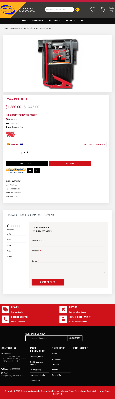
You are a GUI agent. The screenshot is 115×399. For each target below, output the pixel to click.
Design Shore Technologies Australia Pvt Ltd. (82, 391)
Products (55, 364)
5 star (9, 234)
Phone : (6, 369)
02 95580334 (28, 11)
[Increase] (21, 153)
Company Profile (36, 357)
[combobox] (59, 9)
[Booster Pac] (10, 134)
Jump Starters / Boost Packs (21, 28)
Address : (7, 354)
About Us (55, 370)
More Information (30, 215)
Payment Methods (37, 375)
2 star (9, 251)
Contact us (27, 8)
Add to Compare (37, 170)
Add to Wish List (30, 170)
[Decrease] (8, 153)
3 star (9, 245)
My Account (56, 359)
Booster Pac (17, 127)
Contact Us (56, 375)
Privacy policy (35, 370)
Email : (6, 373)
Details (12, 215)
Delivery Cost (35, 381)
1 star (9, 257)
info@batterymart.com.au (12, 376)
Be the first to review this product (21, 115)
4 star (9, 240)
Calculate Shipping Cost (93, 144)
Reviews (49, 215)
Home (5, 28)
